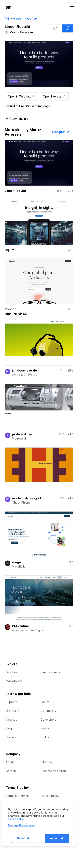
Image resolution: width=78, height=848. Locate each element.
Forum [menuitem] (45, 702)
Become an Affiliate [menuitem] (54, 771)
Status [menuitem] (45, 737)
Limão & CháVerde (24, 374)
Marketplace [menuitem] (14, 681)
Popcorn (11, 309)
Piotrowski (19, 438)
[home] (8, 7)
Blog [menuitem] (9, 728)
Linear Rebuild (15, 190)
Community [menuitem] (48, 710)
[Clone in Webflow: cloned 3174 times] (67, 28)
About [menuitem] (10, 762)
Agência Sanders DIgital (28, 630)
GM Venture (20, 626)
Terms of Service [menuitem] (17, 795)
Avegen (17, 562)
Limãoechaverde (24, 370)
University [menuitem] (12, 710)
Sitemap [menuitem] (46, 762)
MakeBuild (19, 566)
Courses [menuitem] (11, 719)
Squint (9, 250)
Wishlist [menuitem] (46, 728)
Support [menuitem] (11, 702)
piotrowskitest (22, 434)
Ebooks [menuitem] (11, 737)
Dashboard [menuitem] (13, 672)
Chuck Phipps (21, 502)
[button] (54, 28)
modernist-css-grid (26, 498)
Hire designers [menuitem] (50, 672)
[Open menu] (72, 6)
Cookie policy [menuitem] (50, 795)
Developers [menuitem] (48, 719)
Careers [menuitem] (11, 771)
